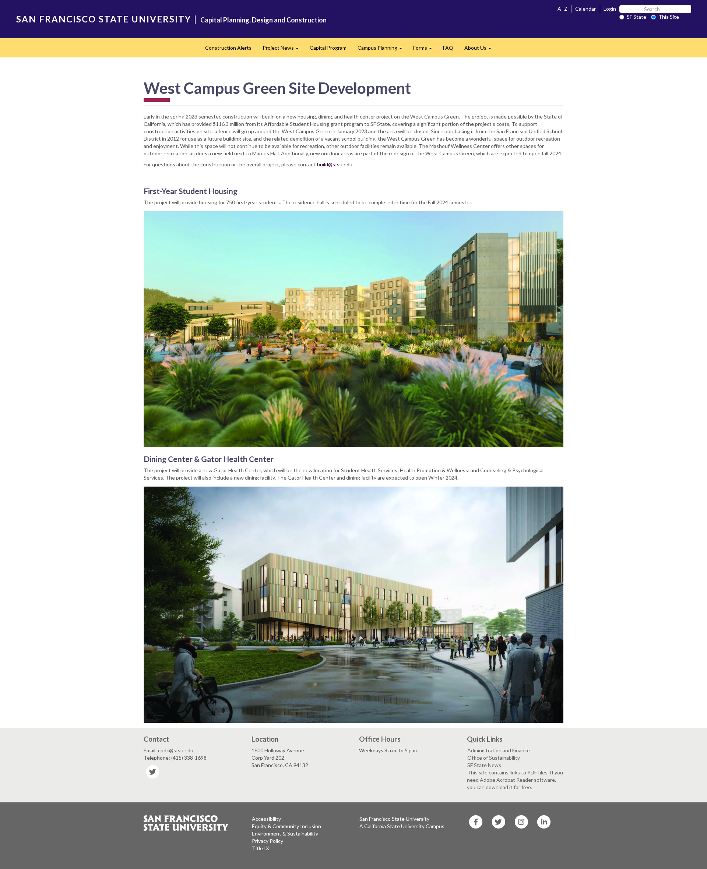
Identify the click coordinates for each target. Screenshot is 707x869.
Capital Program (328, 48)
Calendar (585, 9)
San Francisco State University (394, 819)
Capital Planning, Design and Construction (263, 20)
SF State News (484, 765)
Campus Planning (383, 50)
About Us (480, 50)
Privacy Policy (267, 841)
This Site (668, 17)
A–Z (562, 9)
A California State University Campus (401, 826)
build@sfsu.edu (334, 164)
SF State (636, 17)
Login (610, 9)
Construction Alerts (228, 48)
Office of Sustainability (493, 758)
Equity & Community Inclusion (286, 826)
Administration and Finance (498, 750)
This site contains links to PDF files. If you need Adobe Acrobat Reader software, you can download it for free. (515, 779)
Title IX (260, 848)
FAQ (448, 48)
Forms (425, 50)
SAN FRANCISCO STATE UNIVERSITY (103, 19)
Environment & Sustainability (285, 833)
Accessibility (266, 819)
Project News (283, 50)
